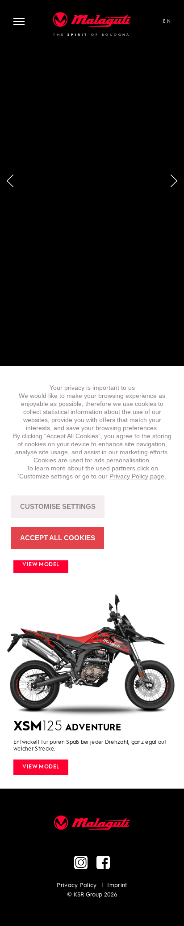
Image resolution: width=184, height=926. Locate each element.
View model (40, 565)
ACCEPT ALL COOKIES (57, 538)
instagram (81, 862)
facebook (103, 862)
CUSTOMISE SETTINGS (58, 506)
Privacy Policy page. (137, 476)
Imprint (117, 885)
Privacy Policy (77, 885)
